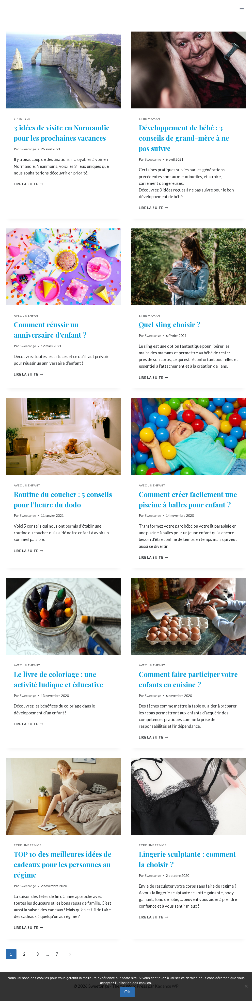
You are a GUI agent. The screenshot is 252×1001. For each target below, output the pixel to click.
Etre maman (149, 119)
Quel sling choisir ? (169, 324)
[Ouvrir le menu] (241, 10)
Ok (127, 991)
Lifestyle (22, 119)
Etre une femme (27, 845)
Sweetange (28, 149)
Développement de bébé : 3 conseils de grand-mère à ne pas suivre (184, 138)
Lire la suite (28, 184)
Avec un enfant (27, 315)
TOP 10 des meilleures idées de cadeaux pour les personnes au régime (62, 864)
